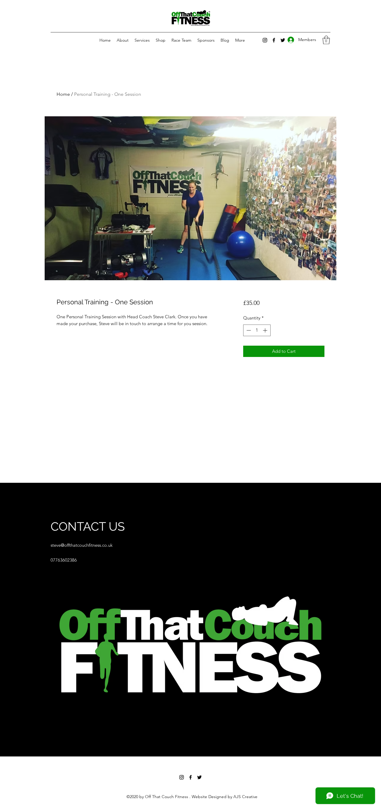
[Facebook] (190, 777)
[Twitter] (199, 777)
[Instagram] (265, 40)
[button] (326, 40)
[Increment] (266, 330)
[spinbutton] (257, 330)
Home (63, 94)
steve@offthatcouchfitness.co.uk (82, 545)
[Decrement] (248, 330)
